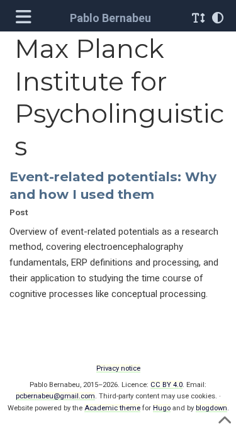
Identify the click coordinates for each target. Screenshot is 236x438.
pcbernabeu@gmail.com (55, 396)
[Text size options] (198, 18)
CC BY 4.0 (166, 385)
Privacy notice (118, 368)
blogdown (211, 408)
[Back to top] (225, 424)
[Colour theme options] (217, 18)
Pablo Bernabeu (110, 18)
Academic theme (112, 408)
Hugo (162, 408)
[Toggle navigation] (25, 18)
